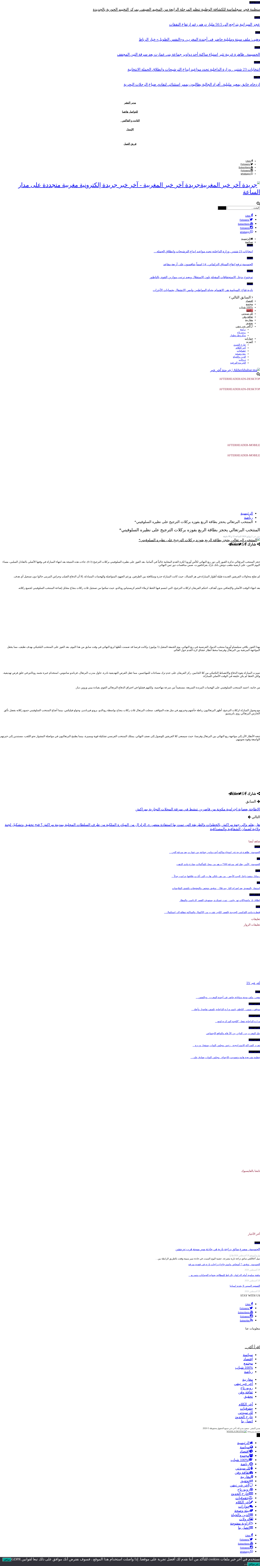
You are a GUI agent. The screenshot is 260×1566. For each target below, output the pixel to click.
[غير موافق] (245, 1564)
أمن (258, 858)
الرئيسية (243, 1443)
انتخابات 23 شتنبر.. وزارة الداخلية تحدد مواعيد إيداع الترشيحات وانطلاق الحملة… (203, 251)
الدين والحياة (239, 356)
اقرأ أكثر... (252, 1347)
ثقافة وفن (247, 316)
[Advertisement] (130, 418)
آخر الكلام (241, 347)
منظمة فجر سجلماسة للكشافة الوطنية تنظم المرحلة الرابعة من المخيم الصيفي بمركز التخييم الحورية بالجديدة (176, 9)
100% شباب (254, 2)
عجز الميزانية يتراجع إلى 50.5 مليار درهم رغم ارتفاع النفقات (214, 24)
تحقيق (249, 323)
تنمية (258, 906)
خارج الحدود (239, 344)
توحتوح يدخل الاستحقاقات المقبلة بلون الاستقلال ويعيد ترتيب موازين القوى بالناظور (201, 277)
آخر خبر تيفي (243, 326)
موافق (7, 1559)
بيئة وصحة (240, 353)
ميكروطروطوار (238, 335)
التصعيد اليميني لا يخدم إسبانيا (245, 1286)
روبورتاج (241, 332)
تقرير (257, 870)
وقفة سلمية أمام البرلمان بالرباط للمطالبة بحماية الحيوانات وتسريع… (224, 1275)
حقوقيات (241, 350)
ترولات (242, 359)
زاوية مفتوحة (239, 1523)
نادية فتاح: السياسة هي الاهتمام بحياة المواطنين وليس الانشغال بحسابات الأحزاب (203, 290)
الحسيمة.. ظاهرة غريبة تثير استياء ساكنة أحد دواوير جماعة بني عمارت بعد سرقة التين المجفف (188, 54)
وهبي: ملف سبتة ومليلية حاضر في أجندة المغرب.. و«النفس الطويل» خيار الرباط (199, 39)
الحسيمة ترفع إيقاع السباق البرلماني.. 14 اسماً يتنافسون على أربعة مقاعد (208, 264)
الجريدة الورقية (238, 362)
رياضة (249, 310)
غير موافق (254, 1564)
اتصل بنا (247, 1421)
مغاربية (257, 77)
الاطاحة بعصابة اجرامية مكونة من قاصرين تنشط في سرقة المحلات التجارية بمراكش (197, 809)
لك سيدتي (247, 313)
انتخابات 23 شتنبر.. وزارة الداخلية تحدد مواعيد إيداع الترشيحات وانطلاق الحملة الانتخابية (194, 69)
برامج (257, 32)
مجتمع (257, 47)
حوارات (249, 338)
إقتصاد (257, 17)
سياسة (257, 62)
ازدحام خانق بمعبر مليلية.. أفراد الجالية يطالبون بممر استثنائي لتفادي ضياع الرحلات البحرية (192, 84)
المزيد (249, 341)
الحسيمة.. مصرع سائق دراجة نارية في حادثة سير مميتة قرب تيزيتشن (217, 1249)
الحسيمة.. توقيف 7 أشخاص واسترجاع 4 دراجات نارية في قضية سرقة (224, 1264)
